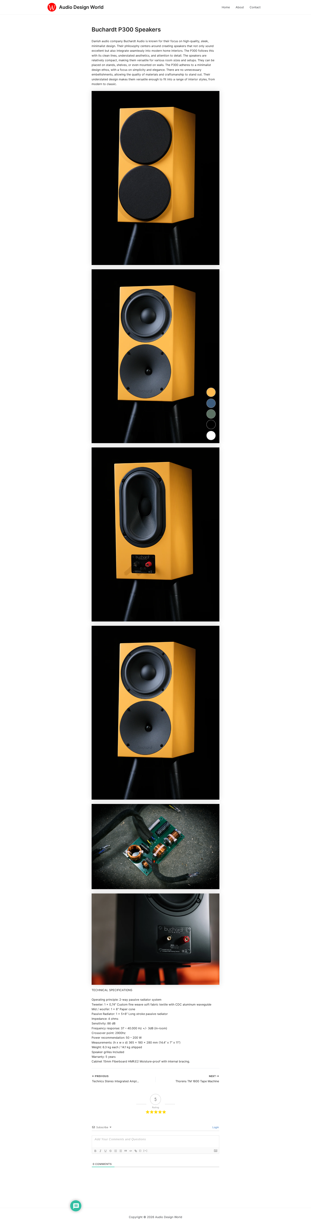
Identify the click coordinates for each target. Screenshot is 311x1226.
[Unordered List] (120, 1151)
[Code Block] (130, 1151)
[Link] (135, 1151)
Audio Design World (81, 7)
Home (226, 7)
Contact (255, 7)
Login (215, 1127)
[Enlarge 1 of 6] (215, 95)
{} (140, 1150)
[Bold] (95, 1151)
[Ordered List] (115, 1151)
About (240, 7)
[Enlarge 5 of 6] (215, 808)
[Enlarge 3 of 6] (215, 452)
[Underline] (105, 1151)
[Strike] (110, 1151)
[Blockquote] (125, 1151)
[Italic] (100, 1151)
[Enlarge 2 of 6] (215, 274)
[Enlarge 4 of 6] (215, 630)
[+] (145, 1150)
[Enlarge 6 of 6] (215, 898)
